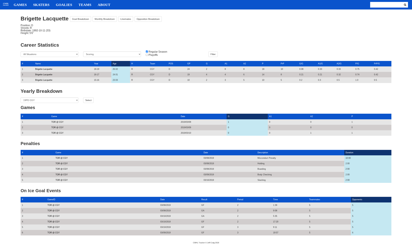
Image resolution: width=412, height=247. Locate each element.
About (104, 5)
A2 (244, 63)
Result (204, 199)
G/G (301, 63)
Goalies (64, 5)
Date (183, 116)
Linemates (125, 19)
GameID (51, 199)
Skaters (41, 5)
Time (275, 199)
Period (240, 199)
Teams (85, 5)
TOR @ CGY (57, 122)
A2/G (339, 63)
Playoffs (153, 55)
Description (263, 152)
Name (38, 63)
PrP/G (377, 63)
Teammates (314, 199)
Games (20, 5)
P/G (357, 63)
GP (188, 63)
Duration (349, 152)
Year (96, 63)
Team (152, 63)
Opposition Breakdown (148, 19)
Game (54, 116)
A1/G (320, 63)
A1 (226, 63)
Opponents (357, 199)
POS (171, 63)
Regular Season (158, 51)
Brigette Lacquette (43, 69)
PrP (282, 63)
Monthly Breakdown (105, 19)
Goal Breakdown (80, 19)
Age (114, 63)
